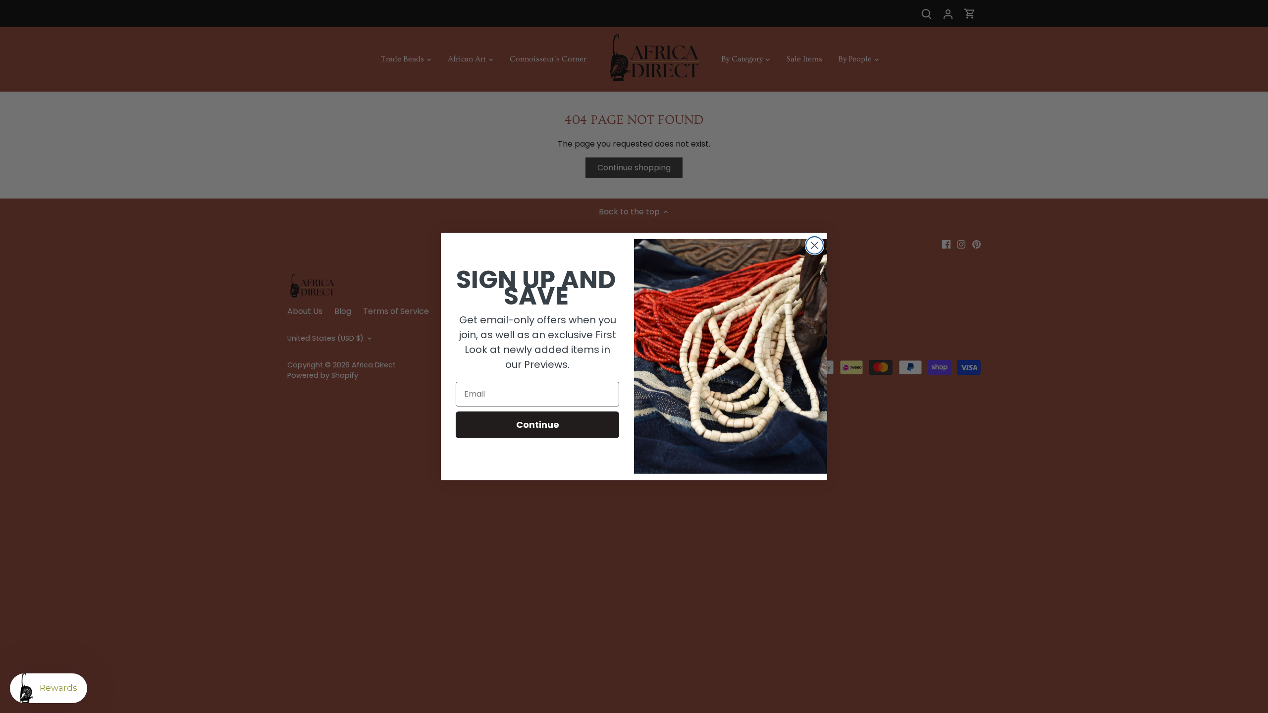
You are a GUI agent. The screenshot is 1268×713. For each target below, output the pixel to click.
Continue (537, 424)
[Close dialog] (814, 245)
